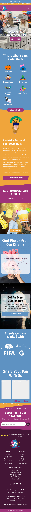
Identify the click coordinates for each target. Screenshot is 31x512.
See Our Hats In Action (16, 177)
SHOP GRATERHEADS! (15, 1)
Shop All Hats (15, 110)
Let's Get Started (15, 314)
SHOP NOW (15, 39)
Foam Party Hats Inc (18, 510)
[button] (28, 8)
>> (28, 424)
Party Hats (15, 230)
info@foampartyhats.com (15, 496)
